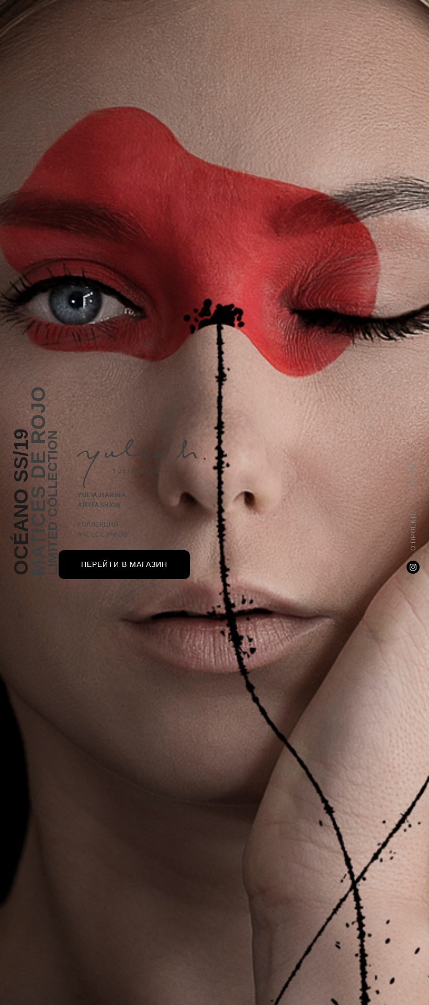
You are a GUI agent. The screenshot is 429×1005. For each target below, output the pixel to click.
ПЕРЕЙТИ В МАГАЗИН (124, 564)
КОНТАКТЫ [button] (412, 475)
